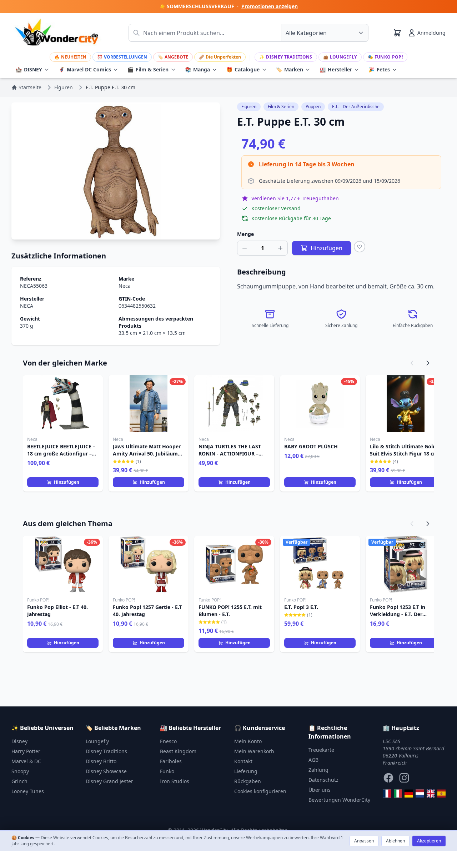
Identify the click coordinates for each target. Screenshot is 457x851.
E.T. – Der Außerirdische (356, 107)
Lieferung (245, 771)
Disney (19, 741)
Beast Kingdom (178, 751)
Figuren (248, 107)
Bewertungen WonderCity (339, 799)
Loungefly (340, 57)
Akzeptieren (429, 841)
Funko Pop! (385, 57)
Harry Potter (25, 751)
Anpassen (364, 841)
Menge (245, 234)
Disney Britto (101, 761)
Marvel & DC (26, 761)
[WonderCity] (409, 793)
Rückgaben (247, 781)
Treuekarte (321, 749)
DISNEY (29, 69)
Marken (289, 69)
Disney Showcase (106, 771)
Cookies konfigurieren (260, 791)
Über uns (319, 789)
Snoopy (20, 771)
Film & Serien (148, 69)
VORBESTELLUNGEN (122, 57)
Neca (125, 285)
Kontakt (243, 761)
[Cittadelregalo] (398, 793)
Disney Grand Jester (109, 781)
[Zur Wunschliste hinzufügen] (359, 246)
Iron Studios (174, 781)
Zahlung (318, 769)
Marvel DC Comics (85, 69)
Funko (167, 771)
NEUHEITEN (70, 57)
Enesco (168, 741)
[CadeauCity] (387, 793)
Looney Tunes (27, 791)
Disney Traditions (285, 57)
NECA (26, 305)
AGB (313, 759)
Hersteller (336, 69)
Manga (197, 69)
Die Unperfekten (220, 57)
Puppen (313, 107)
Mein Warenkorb (254, 751)
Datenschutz (323, 779)
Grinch (19, 781)
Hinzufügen (66, 482)
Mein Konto (248, 741)
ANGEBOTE (173, 57)
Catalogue (243, 69)
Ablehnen (395, 841)
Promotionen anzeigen (269, 6)
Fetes (379, 69)
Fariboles (171, 761)
